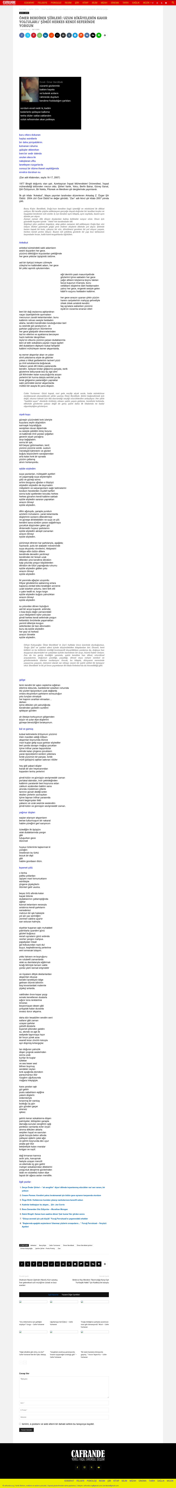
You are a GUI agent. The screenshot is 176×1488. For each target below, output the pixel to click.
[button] (173, 2)
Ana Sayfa (22, 9)
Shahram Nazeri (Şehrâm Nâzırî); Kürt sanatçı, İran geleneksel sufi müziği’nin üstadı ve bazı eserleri (38, 1282)
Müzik (146, 2)
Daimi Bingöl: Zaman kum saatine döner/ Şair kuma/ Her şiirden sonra (53, 1214)
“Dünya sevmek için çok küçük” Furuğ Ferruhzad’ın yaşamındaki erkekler (55, 1218)
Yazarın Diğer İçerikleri (71, 1295)
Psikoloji (56, 2)
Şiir (77, 2)
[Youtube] (166, 2)
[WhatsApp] (39, 35)
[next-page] (25, 1362)
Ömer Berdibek (68, 1245)
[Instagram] (157, 2)
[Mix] (81, 35)
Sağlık (136, 2)
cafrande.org (25, 29)
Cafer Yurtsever (54, 1245)
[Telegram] (75, 35)
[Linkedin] (45, 35)
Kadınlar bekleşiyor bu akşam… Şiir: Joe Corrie (43, 1204)
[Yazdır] (63, 35)
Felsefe (42, 2)
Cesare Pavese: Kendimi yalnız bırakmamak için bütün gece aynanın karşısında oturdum (61, 1195)
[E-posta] (57, 35)
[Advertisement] (38, 59)
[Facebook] (21, 35)
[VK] (87, 35)
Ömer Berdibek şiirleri (84, 1245)
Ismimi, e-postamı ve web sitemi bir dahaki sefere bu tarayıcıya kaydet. (58, 1423)
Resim (68, 2)
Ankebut (33, 1245)
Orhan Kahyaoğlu (26, 1248)
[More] (105, 35)
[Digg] (92, 35)
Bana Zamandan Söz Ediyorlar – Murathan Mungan (45, 1209)
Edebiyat (29, 2)
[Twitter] (162, 2)
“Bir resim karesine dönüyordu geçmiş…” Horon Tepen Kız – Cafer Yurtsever (94, 1354)
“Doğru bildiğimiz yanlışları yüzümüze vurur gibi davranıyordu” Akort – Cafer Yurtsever (95, 1324)
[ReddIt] (51, 35)
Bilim (94, 2)
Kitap (85, 2)
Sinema (115, 2)
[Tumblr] (69, 35)
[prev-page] (20, 1362)
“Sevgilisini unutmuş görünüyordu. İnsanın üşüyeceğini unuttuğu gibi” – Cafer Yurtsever (63, 1354)
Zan (59, 1248)
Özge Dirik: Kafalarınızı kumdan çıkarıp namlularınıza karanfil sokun (52, 1200)
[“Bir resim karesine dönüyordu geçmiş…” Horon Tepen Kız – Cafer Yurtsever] (95, 1340)
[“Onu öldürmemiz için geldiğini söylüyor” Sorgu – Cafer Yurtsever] (33, 1310)
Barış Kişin (42, 1245)
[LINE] (98, 35)
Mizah (104, 2)
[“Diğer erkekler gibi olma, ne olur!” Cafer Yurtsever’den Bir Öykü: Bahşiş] (33, 1340)
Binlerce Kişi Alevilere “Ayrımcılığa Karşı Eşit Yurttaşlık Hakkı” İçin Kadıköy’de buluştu (91, 1281)
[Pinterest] (33, 35)
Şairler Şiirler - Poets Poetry (45, 1248)
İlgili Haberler (53, 1295)
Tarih (126, 2)
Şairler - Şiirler (34, 9)
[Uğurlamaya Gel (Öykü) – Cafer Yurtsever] (64, 1310)
